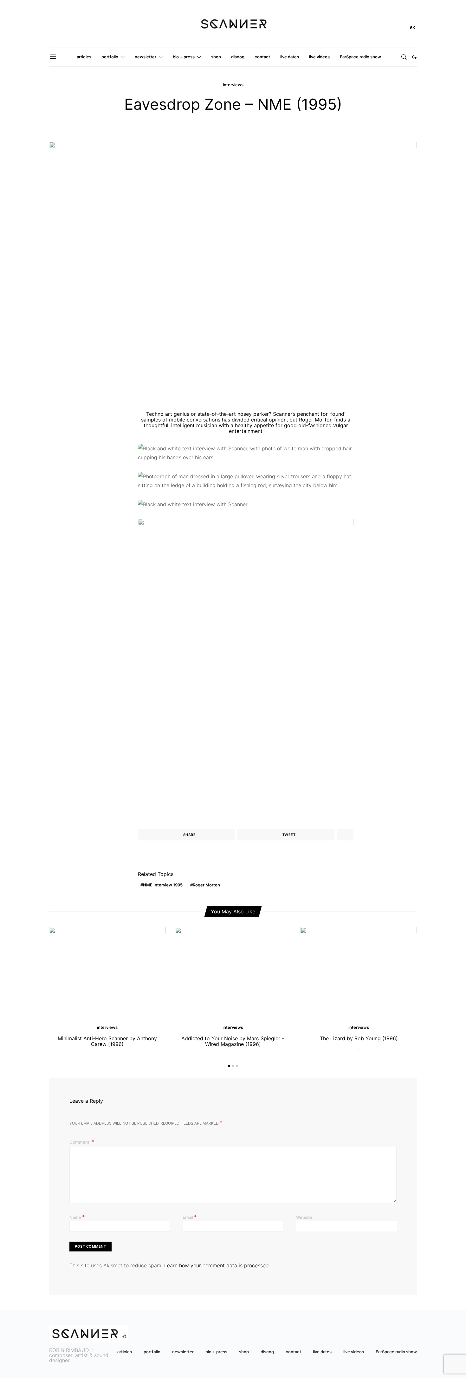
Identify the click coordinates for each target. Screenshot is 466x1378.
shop (216, 56)
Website (304, 1217)
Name (77, 1217)
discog (237, 56)
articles (84, 56)
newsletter (145, 56)
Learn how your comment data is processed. (217, 1265)
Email (190, 1217)
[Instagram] (382, 24)
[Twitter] (392, 24)
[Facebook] (402, 24)
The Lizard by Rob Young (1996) (359, 1038)
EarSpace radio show (360, 56)
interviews (233, 84)
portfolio (109, 56)
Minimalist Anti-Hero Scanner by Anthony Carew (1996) (107, 1041)
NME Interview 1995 (163, 884)
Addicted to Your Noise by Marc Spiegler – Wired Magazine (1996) (232, 1041)
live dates (289, 56)
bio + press (184, 56)
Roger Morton (206, 884)
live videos (319, 56)
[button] (414, 57)
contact (262, 56)
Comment (79, 1142)
